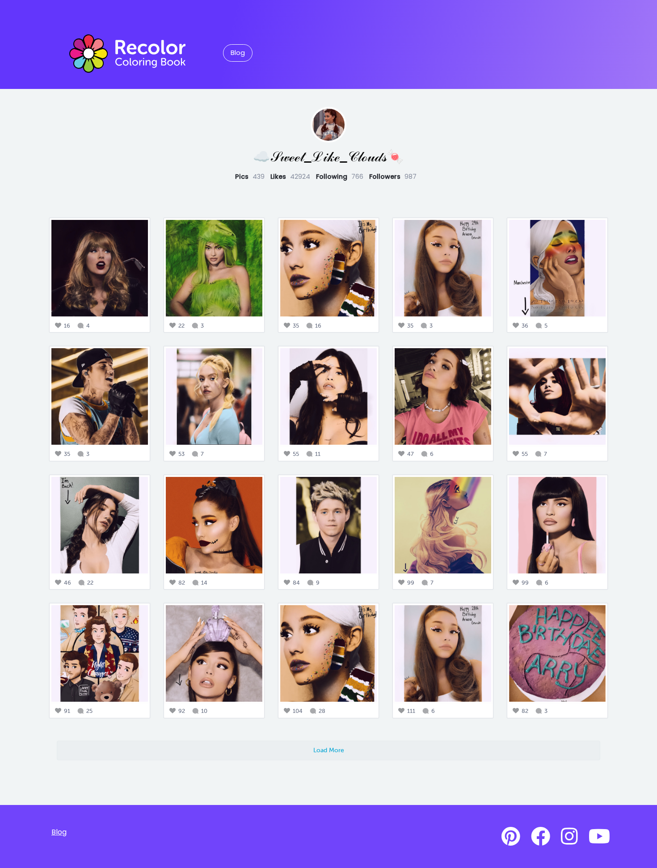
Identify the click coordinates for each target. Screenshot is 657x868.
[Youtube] (599, 836)
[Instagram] (569, 836)
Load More (328, 750)
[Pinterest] (510, 836)
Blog (238, 52)
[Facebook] (540, 836)
